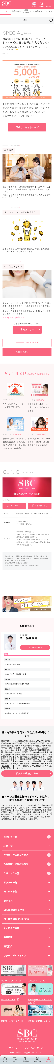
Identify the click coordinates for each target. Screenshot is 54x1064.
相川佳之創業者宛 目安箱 (16, 918)
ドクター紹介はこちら (27, 773)
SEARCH (41, 6)
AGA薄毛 (36, 11)
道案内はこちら (41, 506)
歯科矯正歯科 (26, 11)
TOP (5, 11)
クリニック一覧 (11, 873)
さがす (15, 1061)
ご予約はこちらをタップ (26, 127)
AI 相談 (34, 6)
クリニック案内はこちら (16, 855)
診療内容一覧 (10, 836)
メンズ (47, 11)
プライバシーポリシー (35, 1047)
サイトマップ (15, 1047)
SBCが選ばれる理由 (14, 909)
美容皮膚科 (16, 11)
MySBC (48, 1061)
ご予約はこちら (26, 329)
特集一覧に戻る (32, 343)
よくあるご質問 (11, 928)
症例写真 (8, 900)
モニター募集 (10, 891)
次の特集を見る (22, 352)
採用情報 (8, 937)
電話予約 (25, 1061)
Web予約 (37, 1061)
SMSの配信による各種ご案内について (27, 1052)
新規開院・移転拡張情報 (16, 864)
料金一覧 (8, 845)
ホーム (5, 1061)
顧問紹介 (8, 946)
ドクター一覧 (10, 882)
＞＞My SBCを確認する (13, 317)
